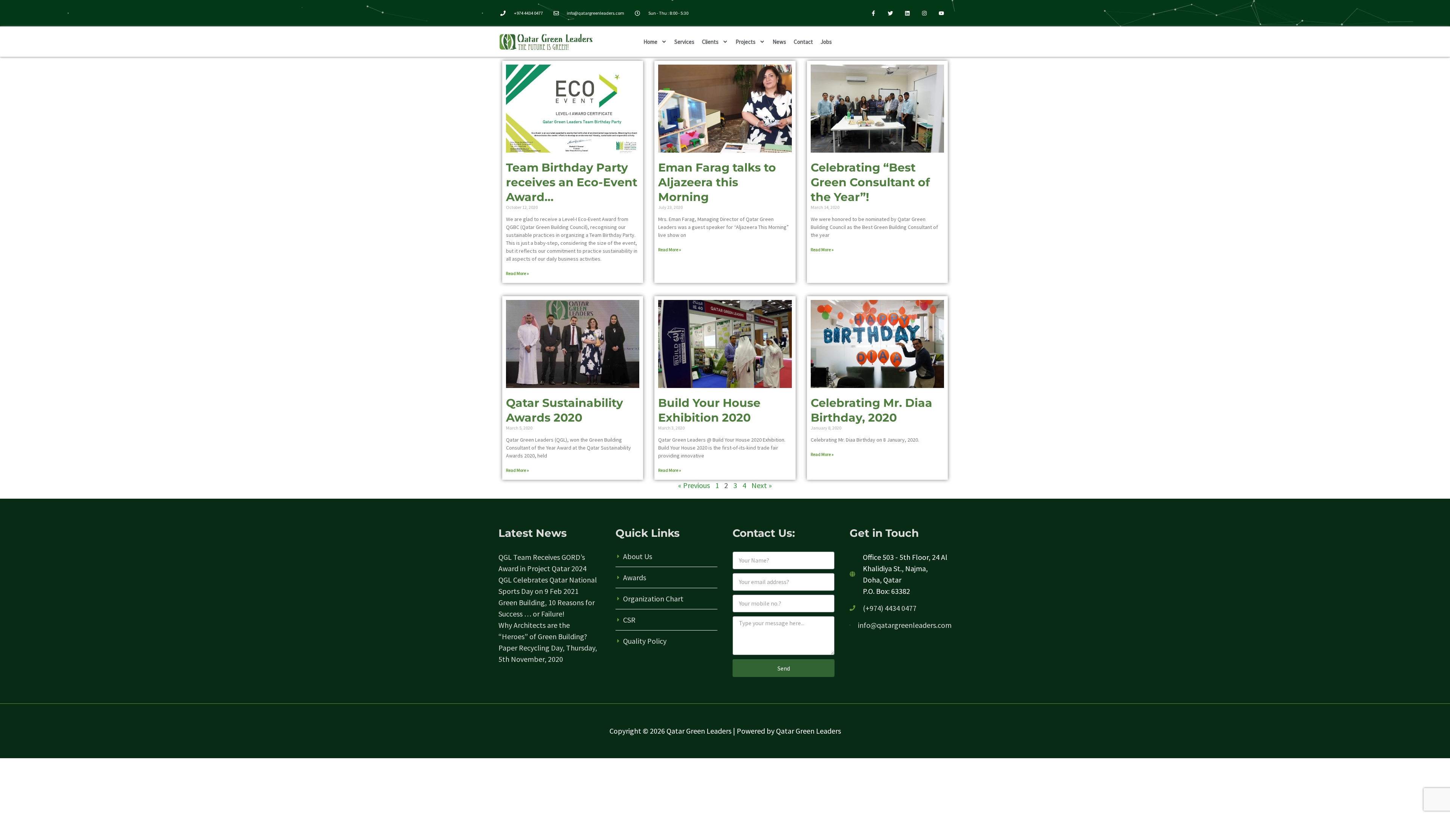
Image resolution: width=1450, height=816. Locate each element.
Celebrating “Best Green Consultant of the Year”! (870, 182)
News (779, 41)
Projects (746, 41)
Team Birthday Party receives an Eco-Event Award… (571, 182)
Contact (803, 41)
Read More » (517, 273)
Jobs (826, 41)
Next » (761, 485)
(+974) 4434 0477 (889, 608)
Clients (710, 41)
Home (650, 41)
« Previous (694, 485)
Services (684, 41)
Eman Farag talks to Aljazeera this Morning (717, 182)
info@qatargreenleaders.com (905, 625)
